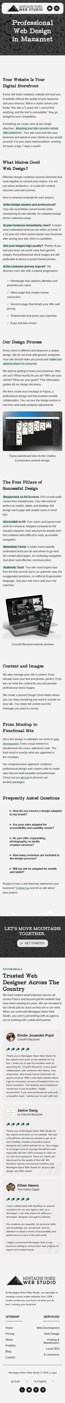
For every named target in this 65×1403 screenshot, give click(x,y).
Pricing (10, 1333)
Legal (53, 1372)
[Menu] (56, 8)
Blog (8, 1351)
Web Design (51, 1333)
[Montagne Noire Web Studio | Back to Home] (26, 8)
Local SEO (52, 1348)
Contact (10, 1357)
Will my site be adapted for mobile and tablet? (33, 870)
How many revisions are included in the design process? (34, 857)
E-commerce (51, 1354)
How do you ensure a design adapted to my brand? (36, 812)
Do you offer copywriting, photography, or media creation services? (28, 841)
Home (9, 1327)
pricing (25, 777)
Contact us (22, 888)
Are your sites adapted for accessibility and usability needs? (32, 826)
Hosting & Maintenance (51, 1341)
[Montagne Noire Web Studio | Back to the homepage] (33, 1281)
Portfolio (11, 1345)
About (9, 1339)
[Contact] (50, 8)
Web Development (48, 1327)
